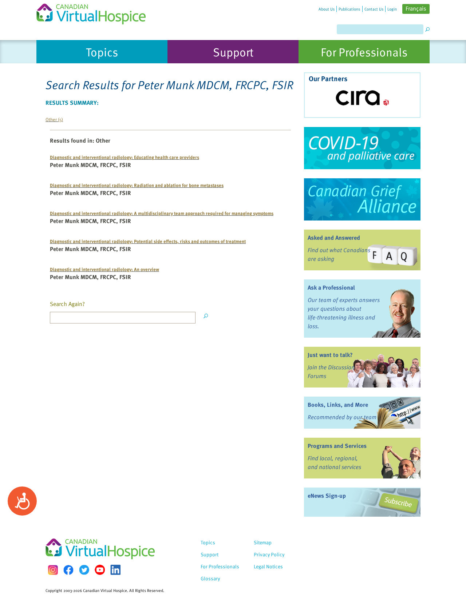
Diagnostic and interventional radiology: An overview (104, 269)
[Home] (95, 12)
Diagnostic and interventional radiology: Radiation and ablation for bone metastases (137, 185)
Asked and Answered (334, 237)
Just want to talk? (330, 354)
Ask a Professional (331, 287)
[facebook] (68, 570)
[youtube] (100, 570)
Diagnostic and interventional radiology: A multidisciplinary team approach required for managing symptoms (161, 213)
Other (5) (54, 119)
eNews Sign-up (327, 495)
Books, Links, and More (338, 404)
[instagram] (53, 570)
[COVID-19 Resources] (362, 148)
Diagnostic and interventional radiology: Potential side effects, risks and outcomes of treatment (148, 241)
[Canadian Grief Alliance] (362, 199)
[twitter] (84, 570)
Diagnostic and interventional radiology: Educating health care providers (124, 157)
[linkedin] (115, 570)
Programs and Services (337, 445)
